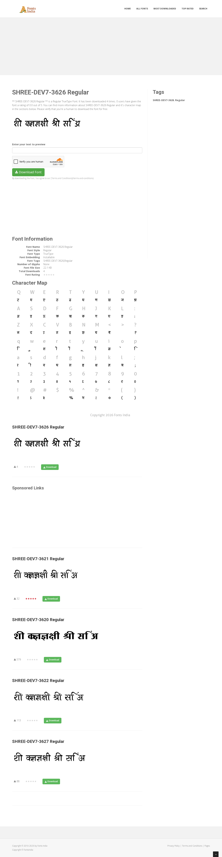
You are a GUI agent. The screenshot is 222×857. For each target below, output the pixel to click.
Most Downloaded (164, 8)
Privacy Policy (173, 845)
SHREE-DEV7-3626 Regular (38, 427)
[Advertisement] (111, 45)
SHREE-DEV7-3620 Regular (38, 619)
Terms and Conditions (192, 845)
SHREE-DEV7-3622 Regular (38, 680)
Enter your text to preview (28, 144)
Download (51, 467)
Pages (207, 845)
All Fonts (142, 8)
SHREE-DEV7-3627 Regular (38, 741)
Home (127, 8)
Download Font (30, 172)
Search (203, 8)
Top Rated (188, 8)
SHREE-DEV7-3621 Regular (38, 558)
